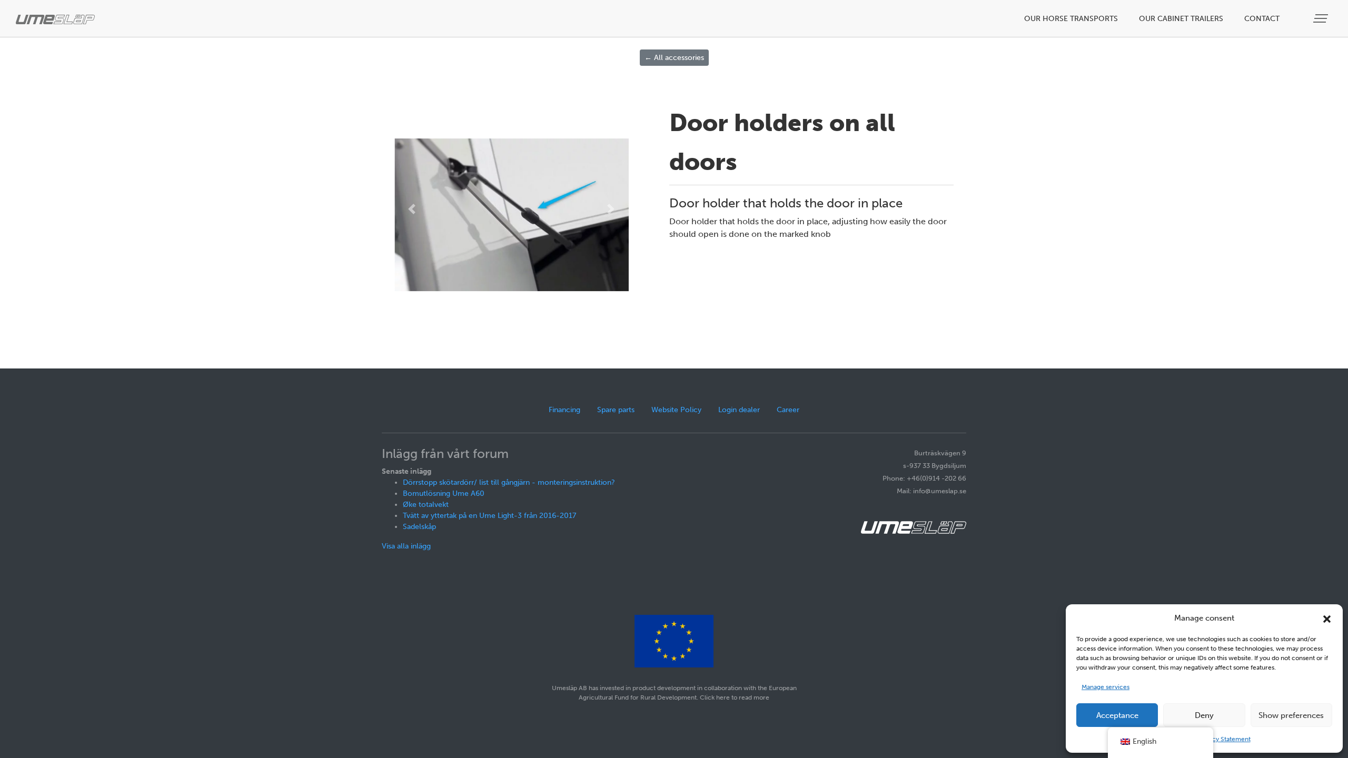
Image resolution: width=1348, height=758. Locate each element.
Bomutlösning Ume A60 (443, 493)
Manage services (1105, 687)
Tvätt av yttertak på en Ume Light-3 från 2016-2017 (489, 515)
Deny (1204, 715)
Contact (1262, 18)
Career (788, 409)
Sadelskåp (419, 526)
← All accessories (674, 57)
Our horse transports (1071, 18)
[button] (1327, 618)
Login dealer (739, 409)
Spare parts (616, 409)
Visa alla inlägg (406, 546)
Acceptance (1117, 715)
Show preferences (1291, 715)
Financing (564, 409)
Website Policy (676, 409)
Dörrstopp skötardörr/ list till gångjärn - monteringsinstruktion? (509, 482)
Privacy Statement (1224, 739)
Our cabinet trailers (1181, 18)
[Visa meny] (1321, 19)
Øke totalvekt (426, 504)
